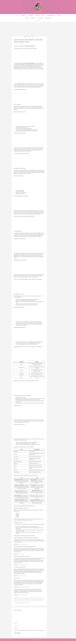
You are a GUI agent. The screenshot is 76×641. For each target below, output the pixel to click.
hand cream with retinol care (27, 599)
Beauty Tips (17, 15)
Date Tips (59, 15)
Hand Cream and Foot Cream (23, 564)
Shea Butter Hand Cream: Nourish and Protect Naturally (22, 602)
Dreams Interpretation (51, 15)
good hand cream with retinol (18, 598)
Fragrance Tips (30, 15)
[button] (39, 20)
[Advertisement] (29, 30)
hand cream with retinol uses (32, 600)
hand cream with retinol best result (38, 598)
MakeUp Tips (24, 15)
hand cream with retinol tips (23, 600)
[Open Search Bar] (36, 20)
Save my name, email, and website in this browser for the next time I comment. (29, 630)
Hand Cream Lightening (22, 544)
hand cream (24, 598)
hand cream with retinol (29, 598)
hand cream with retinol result (35, 599)
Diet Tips (43, 15)
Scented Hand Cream (22, 575)
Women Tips (38, 15)
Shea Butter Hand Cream (22, 594)
